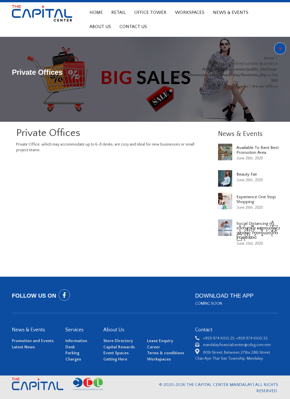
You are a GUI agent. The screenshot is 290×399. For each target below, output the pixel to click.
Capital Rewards (119, 347)
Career (153, 347)
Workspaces (189, 12)
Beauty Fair (246, 174)
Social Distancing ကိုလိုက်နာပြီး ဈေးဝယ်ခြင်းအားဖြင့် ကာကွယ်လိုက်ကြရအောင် (258, 230)
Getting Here (115, 359)
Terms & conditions (165, 353)
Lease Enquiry (160, 340)
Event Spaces (116, 353)
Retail (118, 12)
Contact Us (133, 26)
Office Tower (150, 12)
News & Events (230, 12)
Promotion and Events (33, 340)
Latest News (23, 347)
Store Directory (118, 340)
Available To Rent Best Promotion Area (257, 150)
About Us (100, 26)
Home (96, 12)
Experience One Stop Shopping (256, 199)
